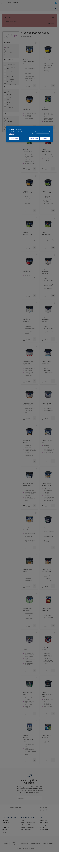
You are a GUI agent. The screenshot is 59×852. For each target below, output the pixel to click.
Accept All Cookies (34, 138)
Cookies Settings (14, 138)
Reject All (45, 138)
